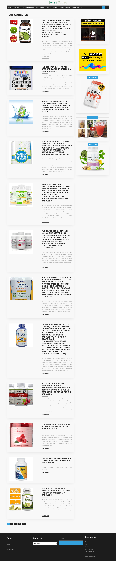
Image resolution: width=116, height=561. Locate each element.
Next (24, 524)
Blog (86, 544)
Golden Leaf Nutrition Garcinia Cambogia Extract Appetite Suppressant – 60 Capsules (56, 492)
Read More (45, 57)
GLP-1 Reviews (40, 7)
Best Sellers (17, 7)
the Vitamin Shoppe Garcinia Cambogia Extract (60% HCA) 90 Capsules (56, 460)
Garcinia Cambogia (52, 7)
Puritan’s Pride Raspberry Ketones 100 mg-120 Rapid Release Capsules (56, 426)
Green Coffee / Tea (77, 7)
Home (9, 7)
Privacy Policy (10, 549)
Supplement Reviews (28, 7)
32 (19, 524)
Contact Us (9, 547)
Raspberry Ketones (65, 7)
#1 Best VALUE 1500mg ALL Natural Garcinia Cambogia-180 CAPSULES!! (56, 69)
